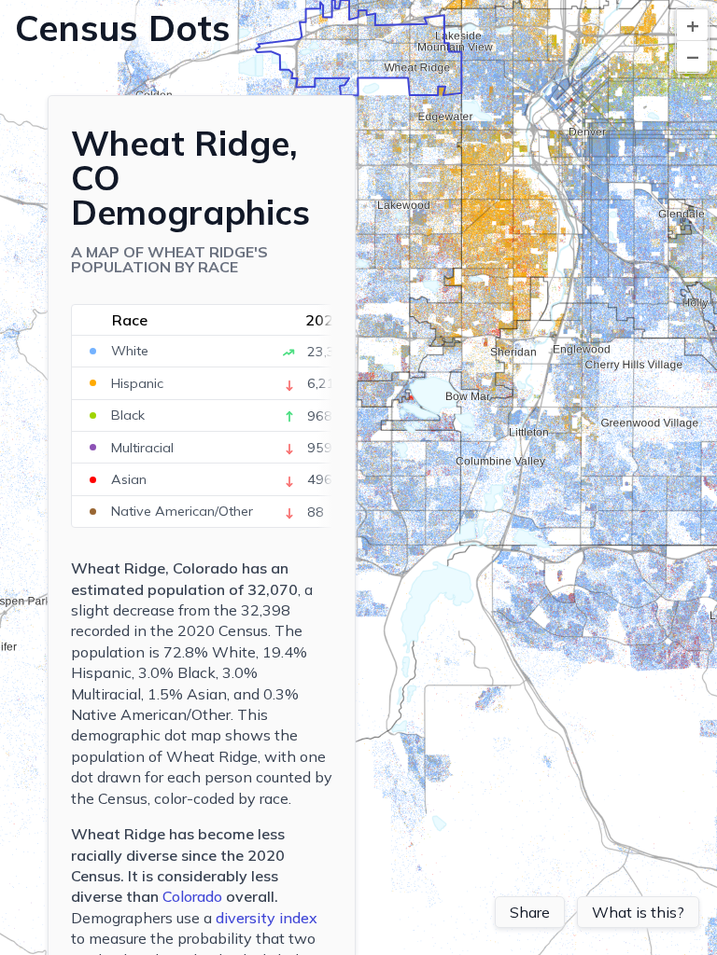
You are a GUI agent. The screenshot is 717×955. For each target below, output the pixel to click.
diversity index (266, 917)
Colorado (192, 896)
